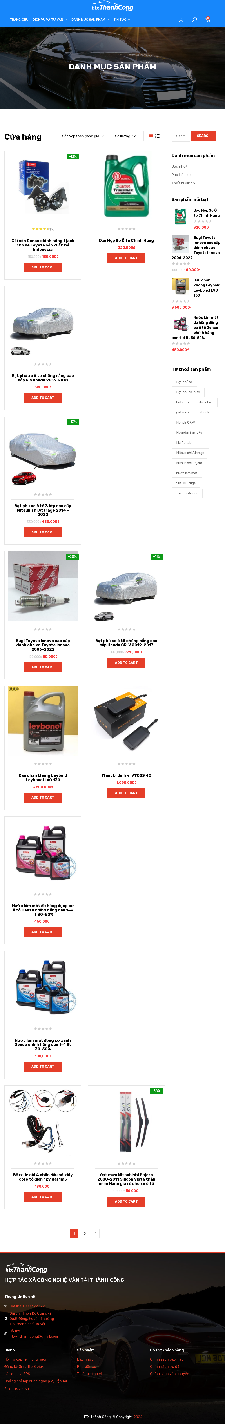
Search (204, 136)
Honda (204, 412)
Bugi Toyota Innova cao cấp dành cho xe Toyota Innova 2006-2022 (43, 645)
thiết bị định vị (187, 493)
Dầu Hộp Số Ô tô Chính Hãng (126, 240)
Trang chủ (19, 19)
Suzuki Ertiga (186, 483)
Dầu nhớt (179, 166)
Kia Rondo (184, 443)
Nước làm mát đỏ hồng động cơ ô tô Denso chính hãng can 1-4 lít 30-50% (43, 910)
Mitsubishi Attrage (190, 453)
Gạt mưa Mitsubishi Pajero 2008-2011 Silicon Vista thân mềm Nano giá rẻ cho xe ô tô (126, 1179)
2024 (138, 1417)
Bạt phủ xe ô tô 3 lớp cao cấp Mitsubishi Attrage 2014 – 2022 (43, 510)
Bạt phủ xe (184, 382)
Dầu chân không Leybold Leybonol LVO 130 (43, 777)
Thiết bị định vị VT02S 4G (126, 775)
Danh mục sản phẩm (88, 19)
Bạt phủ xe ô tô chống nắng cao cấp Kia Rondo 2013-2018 (43, 377)
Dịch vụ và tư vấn (48, 19)
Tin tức (120, 19)
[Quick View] (32, 190)
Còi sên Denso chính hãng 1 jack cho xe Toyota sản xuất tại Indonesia (42, 245)
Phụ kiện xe (181, 175)
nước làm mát (187, 473)
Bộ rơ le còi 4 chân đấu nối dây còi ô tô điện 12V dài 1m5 (43, 1177)
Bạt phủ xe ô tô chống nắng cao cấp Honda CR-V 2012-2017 (126, 643)
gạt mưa (182, 412)
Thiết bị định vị (184, 183)
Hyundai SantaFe (189, 433)
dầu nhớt (206, 402)
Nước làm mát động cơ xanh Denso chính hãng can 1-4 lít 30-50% (43, 1045)
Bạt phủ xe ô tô (188, 392)
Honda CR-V (185, 422)
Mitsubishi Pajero (189, 463)
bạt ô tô (182, 402)
